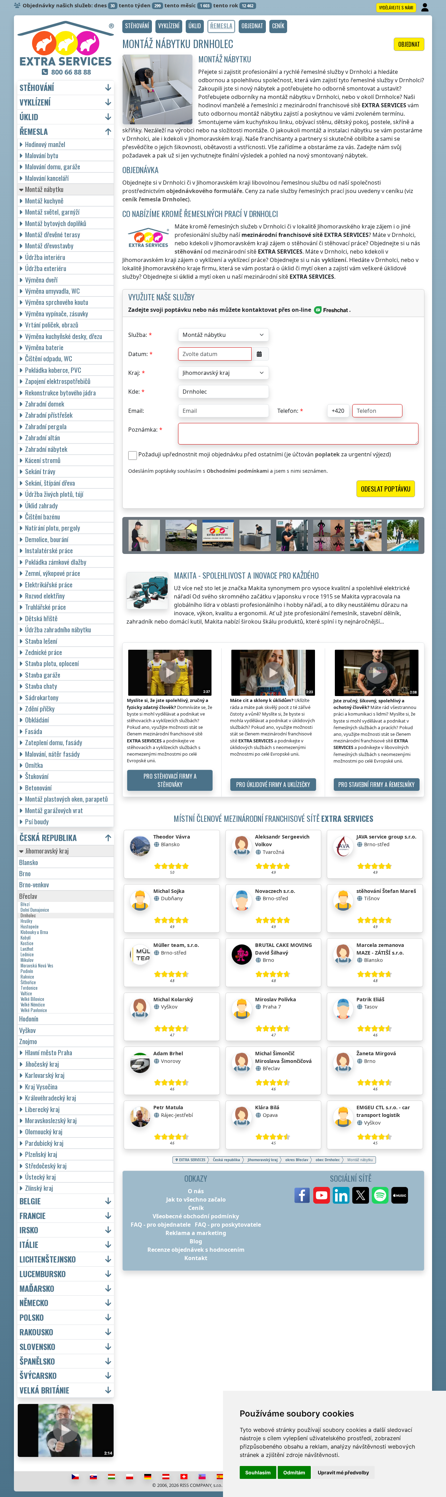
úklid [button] (29, 116)
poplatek (327, 454)
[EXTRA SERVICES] (65, 43)
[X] (360, 1195)
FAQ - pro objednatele (161, 1224)
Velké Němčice (33, 1005)
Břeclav (28, 896)
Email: (136, 411)
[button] (137, 26)
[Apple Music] (399, 1195)
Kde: (134, 391)
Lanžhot (27, 949)
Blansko (28, 862)
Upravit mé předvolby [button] (343, 1472)
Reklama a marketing (196, 1233)
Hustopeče (30, 926)
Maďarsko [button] (37, 1288)
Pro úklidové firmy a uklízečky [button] (273, 784)
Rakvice (27, 977)
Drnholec (28, 915)
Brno (25, 873)
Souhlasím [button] (258, 1472)
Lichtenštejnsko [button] (48, 1259)
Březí (25, 904)
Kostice (27, 943)
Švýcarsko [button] (38, 1375)
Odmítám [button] (294, 1472)
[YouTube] (321, 1195)
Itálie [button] (29, 1244)
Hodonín (28, 1018)
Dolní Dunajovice (35, 910)
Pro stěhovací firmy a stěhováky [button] (170, 780)
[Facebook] (302, 1195)
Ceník (196, 1208)
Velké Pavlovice (34, 1010)
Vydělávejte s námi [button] (396, 7)
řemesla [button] (34, 131)
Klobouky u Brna (34, 932)
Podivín (27, 971)
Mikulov (27, 960)
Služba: (137, 335)
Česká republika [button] (48, 837)
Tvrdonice (29, 988)
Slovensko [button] (37, 1346)
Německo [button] (34, 1302)
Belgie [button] (30, 1201)
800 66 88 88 (71, 72)
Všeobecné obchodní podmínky (196, 1216)
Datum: (138, 354)
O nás (196, 1191)
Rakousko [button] (36, 1332)
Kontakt (195, 1258)
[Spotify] (380, 1195)
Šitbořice (28, 982)
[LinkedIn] (341, 1195)
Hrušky (26, 921)
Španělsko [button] (37, 1361)
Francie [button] (33, 1215)
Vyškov (27, 1030)
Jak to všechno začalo (196, 1199)
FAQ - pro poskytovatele (228, 1224)
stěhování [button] (37, 87)
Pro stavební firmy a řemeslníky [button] (376, 784)
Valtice (26, 993)
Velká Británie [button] (44, 1390)
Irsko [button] (29, 1230)
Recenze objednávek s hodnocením (196, 1249)
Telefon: (287, 411)
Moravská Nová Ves (37, 966)
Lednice (27, 954)
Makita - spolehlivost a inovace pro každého (246, 575)
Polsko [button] (32, 1317)
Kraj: (134, 373)
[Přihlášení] (425, 8)
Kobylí (26, 938)
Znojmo (28, 1041)
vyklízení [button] (35, 102)
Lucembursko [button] (43, 1273)
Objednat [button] (409, 44)
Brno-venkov (34, 884)
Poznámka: (142, 429)
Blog (196, 1241)
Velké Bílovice (32, 999)
